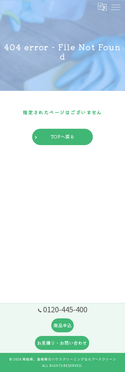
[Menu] (116, 6)
